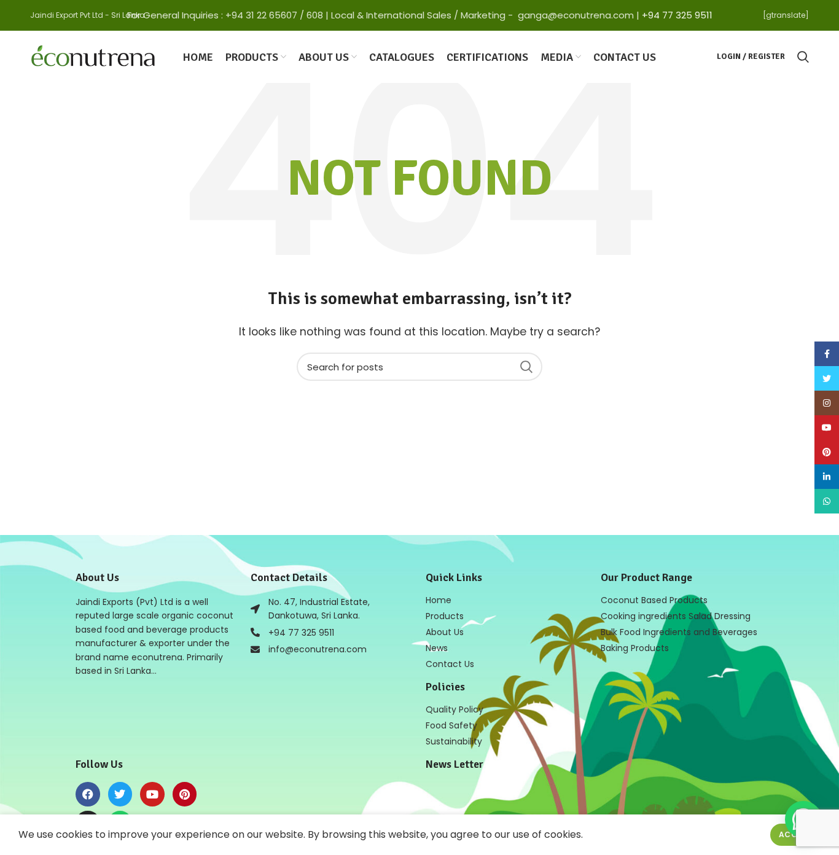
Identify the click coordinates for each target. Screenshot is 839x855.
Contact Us (450, 664)
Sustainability (454, 741)
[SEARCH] (525, 367)
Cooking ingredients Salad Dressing (676, 616)
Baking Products (635, 648)
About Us (445, 632)
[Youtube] (152, 794)
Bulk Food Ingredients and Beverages (679, 632)
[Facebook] (88, 794)
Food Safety (451, 725)
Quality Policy (454, 709)
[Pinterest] (185, 794)
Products (445, 616)
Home (438, 600)
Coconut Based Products (654, 600)
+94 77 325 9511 (677, 15)
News (437, 648)
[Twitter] (120, 794)
